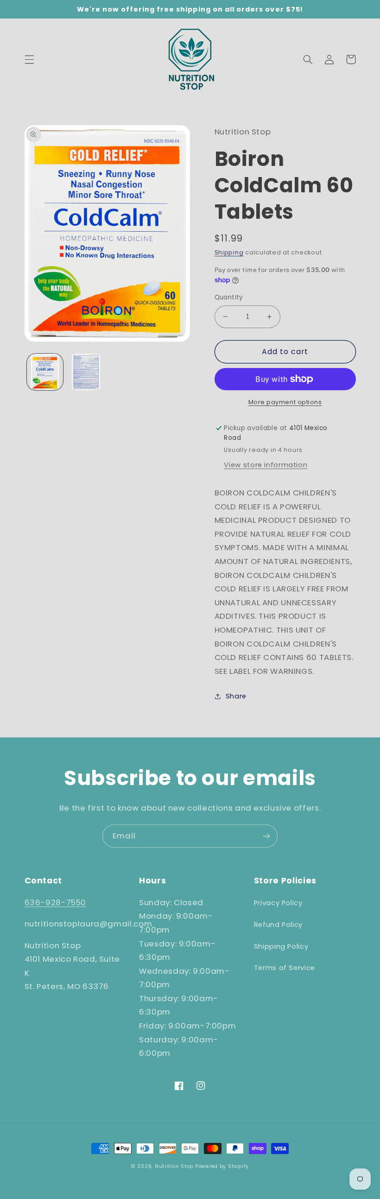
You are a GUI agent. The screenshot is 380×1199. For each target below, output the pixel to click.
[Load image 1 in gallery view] (45, 372)
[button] (29, 59)
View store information (265, 464)
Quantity (229, 297)
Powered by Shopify (222, 1166)
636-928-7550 (56, 902)
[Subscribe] (266, 836)
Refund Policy (278, 924)
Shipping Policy (281, 946)
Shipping (229, 252)
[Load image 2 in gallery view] (86, 372)
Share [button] (236, 696)
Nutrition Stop (174, 1166)
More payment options (285, 402)
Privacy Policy (278, 902)
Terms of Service (284, 967)
